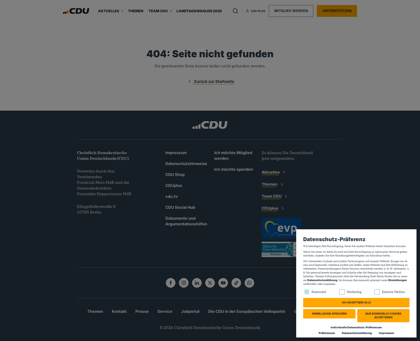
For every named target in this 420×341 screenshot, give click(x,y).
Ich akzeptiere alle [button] (356, 302)
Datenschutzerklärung (322, 280)
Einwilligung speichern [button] (329, 313)
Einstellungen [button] (397, 280)
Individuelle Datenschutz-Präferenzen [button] (356, 327)
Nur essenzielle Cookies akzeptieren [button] (383, 315)
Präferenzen (327, 333)
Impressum (386, 333)
